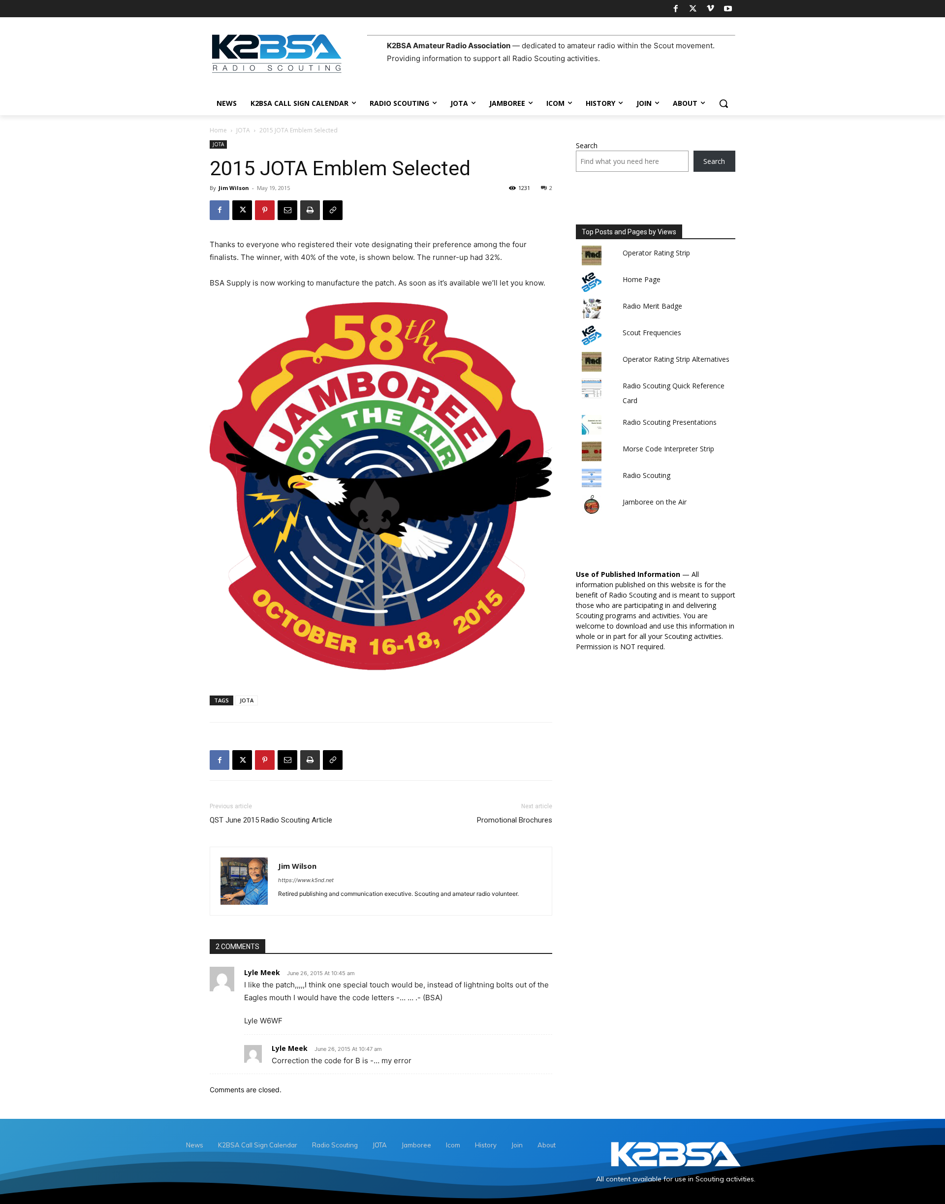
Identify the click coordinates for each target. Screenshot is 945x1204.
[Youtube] (728, 8)
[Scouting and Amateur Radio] (288, 53)
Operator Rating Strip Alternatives (676, 359)
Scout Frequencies (652, 332)
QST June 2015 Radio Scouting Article (271, 820)
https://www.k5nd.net (306, 880)
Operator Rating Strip (656, 252)
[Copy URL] (333, 210)
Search (587, 145)
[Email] (287, 210)
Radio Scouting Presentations (670, 422)
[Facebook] (675, 8)
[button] (723, 103)
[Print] (310, 210)
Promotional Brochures (514, 820)
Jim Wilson (234, 187)
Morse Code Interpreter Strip (668, 448)
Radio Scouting (646, 475)
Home (218, 130)
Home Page (642, 279)
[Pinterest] (265, 210)
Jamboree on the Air (655, 502)
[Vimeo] (710, 8)
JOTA (243, 130)
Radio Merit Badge (652, 306)
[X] (693, 8)
